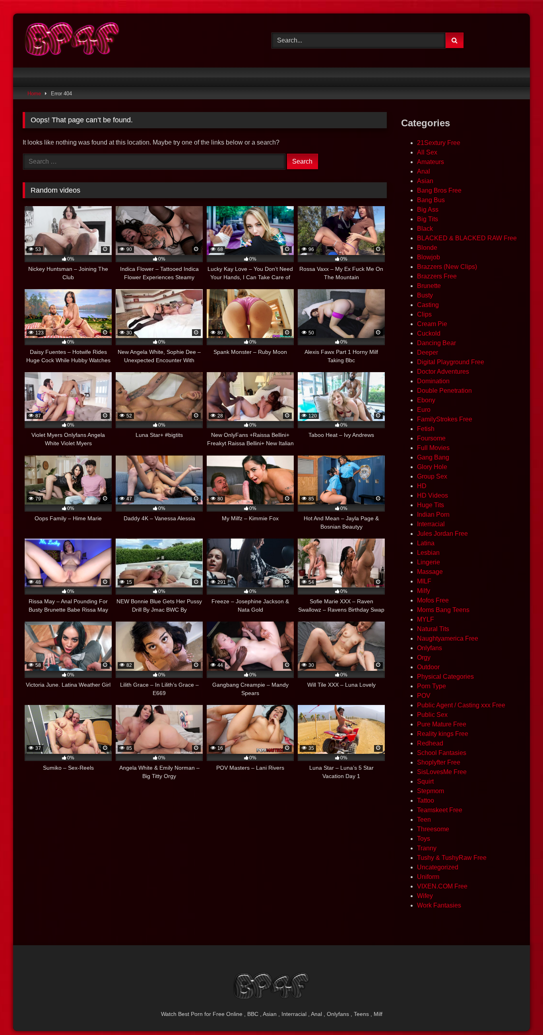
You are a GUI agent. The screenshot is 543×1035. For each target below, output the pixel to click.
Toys (423, 838)
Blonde (427, 247)
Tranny (426, 848)
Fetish (425, 428)
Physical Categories (445, 676)
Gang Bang (433, 457)
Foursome (431, 438)
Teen (424, 819)
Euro (424, 409)
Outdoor (428, 667)
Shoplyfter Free (438, 762)
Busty (425, 295)
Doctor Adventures (443, 371)
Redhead (430, 743)
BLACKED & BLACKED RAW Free (467, 238)
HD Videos (432, 495)
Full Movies (433, 447)
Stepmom (430, 791)
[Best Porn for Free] (72, 40)
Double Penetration (444, 390)
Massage (430, 571)
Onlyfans (429, 648)
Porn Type (431, 686)
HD (422, 486)
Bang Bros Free (439, 190)
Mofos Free (433, 600)
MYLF (425, 619)
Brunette (429, 285)
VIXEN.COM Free (442, 886)
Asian (425, 181)
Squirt (425, 781)
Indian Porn (433, 514)
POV (424, 695)
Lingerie (428, 562)
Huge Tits (430, 505)
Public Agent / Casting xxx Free (461, 705)
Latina (425, 543)
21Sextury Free (438, 142)
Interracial (431, 524)
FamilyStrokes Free (444, 419)
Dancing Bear (436, 343)
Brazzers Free (437, 276)
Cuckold (428, 333)
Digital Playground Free (450, 362)
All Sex (427, 152)
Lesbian (428, 552)
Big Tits (427, 219)
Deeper (427, 352)
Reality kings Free (442, 733)
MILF (424, 581)
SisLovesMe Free (442, 772)
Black (425, 228)
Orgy (424, 657)
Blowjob (428, 257)
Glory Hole (432, 466)
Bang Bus (431, 200)
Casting (428, 304)
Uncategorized (437, 867)
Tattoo (425, 800)
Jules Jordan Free (442, 533)
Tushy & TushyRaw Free (452, 857)
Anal (423, 171)
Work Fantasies (439, 905)
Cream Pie (432, 324)
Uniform (428, 876)
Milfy (423, 590)
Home (34, 94)
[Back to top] (518, 1011)
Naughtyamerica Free (447, 638)
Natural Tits (433, 629)
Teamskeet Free (439, 810)
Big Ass (427, 209)
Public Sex (432, 714)
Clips (424, 314)
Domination (433, 381)
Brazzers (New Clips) (447, 266)
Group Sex (432, 476)
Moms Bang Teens (443, 609)
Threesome (433, 829)
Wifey (425, 895)
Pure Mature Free (441, 724)
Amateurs (430, 161)
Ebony (426, 400)
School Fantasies (441, 752)
